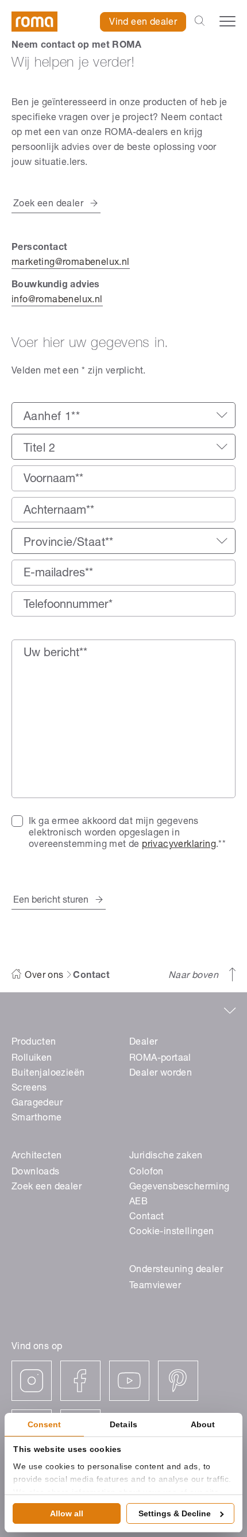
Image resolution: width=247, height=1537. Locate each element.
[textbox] (123, 418)
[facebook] (80, 1381)
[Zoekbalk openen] (199, 21)
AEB (138, 1202)
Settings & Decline (174, 1513)
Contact (146, 1217)
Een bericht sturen (50, 901)
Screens (29, 1088)
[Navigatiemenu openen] (227, 21)
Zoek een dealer (48, 204)
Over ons (44, 976)
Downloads (35, 1172)
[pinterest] (178, 1381)
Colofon (146, 1172)
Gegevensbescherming (179, 1187)
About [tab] (203, 1424)
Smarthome (36, 1118)
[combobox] (123, 415)
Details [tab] (123, 1424)
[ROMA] (34, 21)
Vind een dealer (143, 23)
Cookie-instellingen (171, 1232)
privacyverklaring (179, 845)
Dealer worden (160, 1073)
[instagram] (31, 1381)
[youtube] (129, 1381)
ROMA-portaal (160, 1059)
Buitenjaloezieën (47, 1073)
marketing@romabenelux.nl (70, 263)
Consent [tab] (44, 1424)
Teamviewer (155, 1286)
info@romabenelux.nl (57, 300)
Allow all (66, 1513)
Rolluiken (31, 1059)
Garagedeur (37, 1103)
